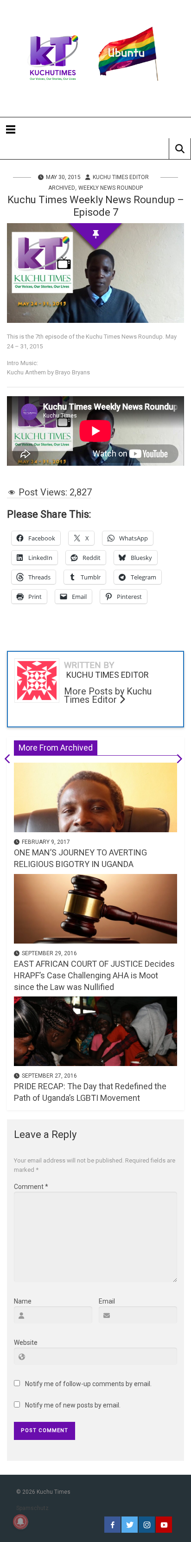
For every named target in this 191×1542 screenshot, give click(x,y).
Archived (61, 188)
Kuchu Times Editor (121, 177)
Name (23, 1301)
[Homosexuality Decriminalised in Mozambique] (11, 760)
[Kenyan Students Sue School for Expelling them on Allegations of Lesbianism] (176, 760)
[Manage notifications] (20, 1521)
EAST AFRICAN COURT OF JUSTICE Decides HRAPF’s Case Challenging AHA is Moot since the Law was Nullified (94, 975)
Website (26, 1342)
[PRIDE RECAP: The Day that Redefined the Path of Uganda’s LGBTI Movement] (95, 1030)
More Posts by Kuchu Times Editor (108, 695)
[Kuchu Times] (95, 58)
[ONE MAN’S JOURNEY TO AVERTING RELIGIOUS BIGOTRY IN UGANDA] (95, 797)
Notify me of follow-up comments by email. (88, 1384)
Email (107, 1301)
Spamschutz (32, 1508)
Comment (31, 1186)
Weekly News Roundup (110, 188)
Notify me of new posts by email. (73, 1405)
